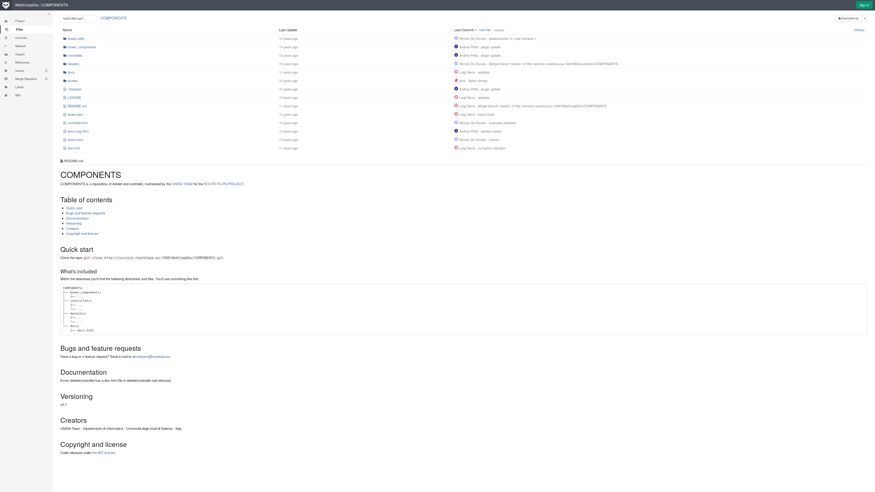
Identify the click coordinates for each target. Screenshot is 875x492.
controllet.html (78, 122)
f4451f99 (485, 30)
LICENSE (74, 97)
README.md (77, 106)
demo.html (75, 139)
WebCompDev (27, 5)
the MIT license (103, 452)
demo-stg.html (78, 131)
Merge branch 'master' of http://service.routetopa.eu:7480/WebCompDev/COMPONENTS (553, 64)
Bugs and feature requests (85, 212)
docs (71, 72)
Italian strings (477, 80)
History (859, 30)
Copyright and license (82, 233)
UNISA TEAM (182, 183)
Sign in (864, 5)
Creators (72, 228)
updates (483, 72)
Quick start (74, 207)
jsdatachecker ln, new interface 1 (512, 38)
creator (494, 139)
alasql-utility (76, 38)
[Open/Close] (48, 13)
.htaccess (74, 89)
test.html (74, 148)
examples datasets (502, 122)
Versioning (74, 223)
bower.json (75, 114)
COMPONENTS (55, 5)
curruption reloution (492, 148)
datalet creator (491, 131)
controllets (75, 55)
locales (73, 80)
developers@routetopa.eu (151, 356)
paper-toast (486, 114)
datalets (73, 64)
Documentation (77, 218)
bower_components (82, 47)
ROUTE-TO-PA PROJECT (224, 183)
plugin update (491, 47)
